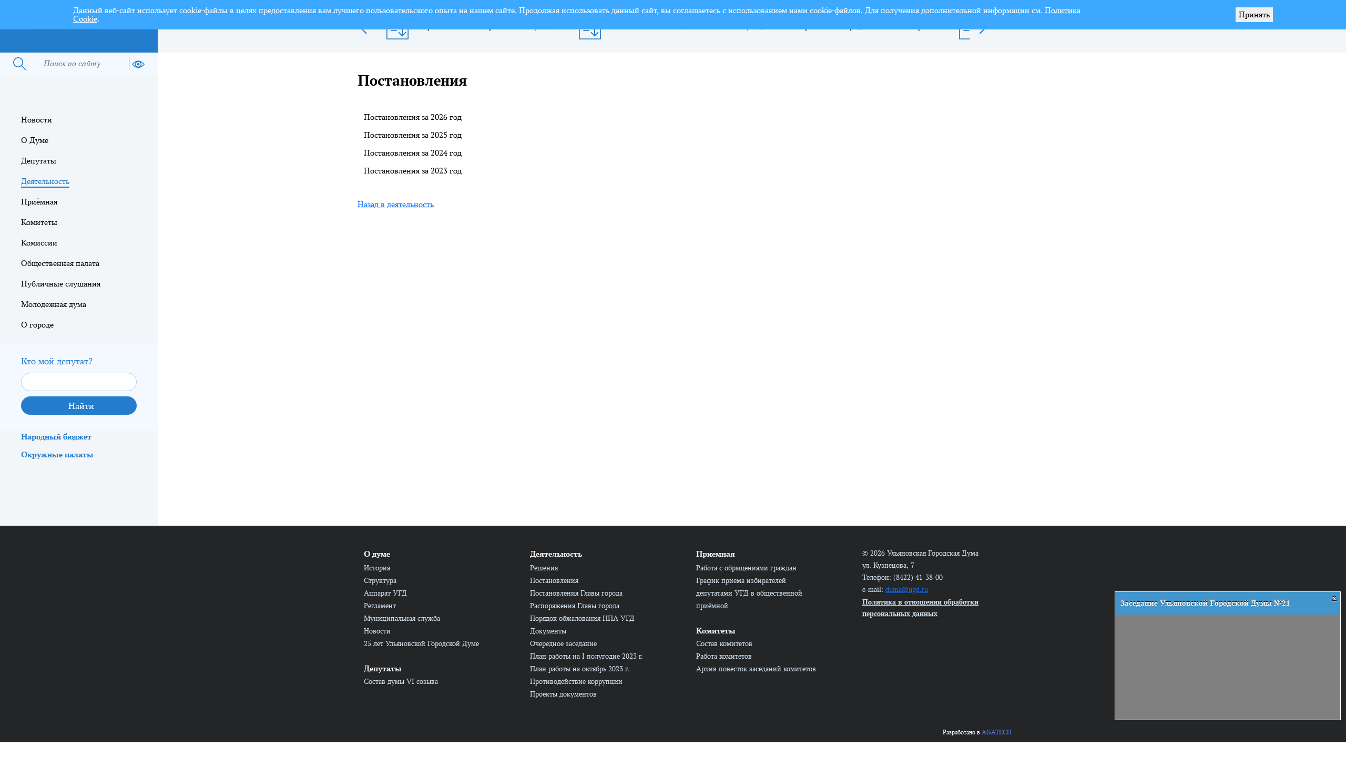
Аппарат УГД (385, 593)
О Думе (34, 140)
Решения (544, 568)
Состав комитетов (724, 643)
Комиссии (39, 243)
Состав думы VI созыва (401, 681)
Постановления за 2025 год (413, 135)
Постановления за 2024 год (413, 153)
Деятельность (45, 181)
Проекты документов (563, 694)
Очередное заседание (563, 643)
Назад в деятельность (396, 204)
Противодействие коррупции (576, 681)
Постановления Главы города (576, 593)
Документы (548, 631)
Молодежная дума (53, 304)
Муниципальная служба (402, 618)
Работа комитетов (724, 656)
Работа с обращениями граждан (746, 568)
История (377, 568)
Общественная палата (60, 263)
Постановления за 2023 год (413, 171)
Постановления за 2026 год (413, 117)
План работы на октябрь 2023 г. (579, 668)
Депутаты (38, 161)
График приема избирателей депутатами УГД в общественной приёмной (749, 593)
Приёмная (39, 202)
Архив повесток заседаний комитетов (756, 668)
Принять (1254, 14)
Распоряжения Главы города (574, 605)
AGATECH (997, 732)
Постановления (554, 580)
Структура (380, 580)
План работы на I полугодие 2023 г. (586, 656)
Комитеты (39, 222)
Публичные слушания (60, 284)
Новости (36, 120)
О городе (37, 325)
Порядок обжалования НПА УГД (582, 618)
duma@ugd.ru (906, 589)
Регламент (380, 605)
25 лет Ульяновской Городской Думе (421, 643)
